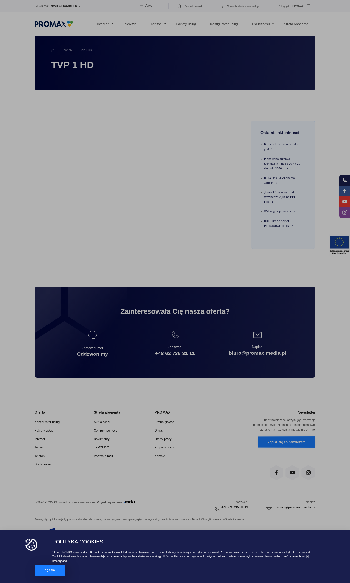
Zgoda (50, 570)
